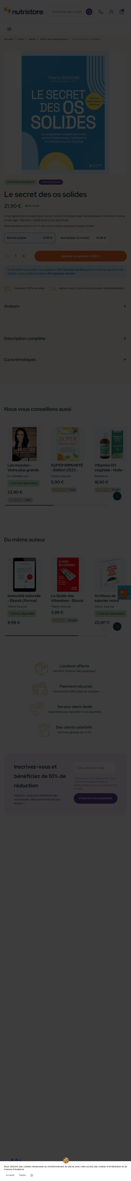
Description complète (25, 338)
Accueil (8, 39)
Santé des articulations (54, 39)
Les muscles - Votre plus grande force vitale (23, 470)
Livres (20, 39)
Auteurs (11, 306)
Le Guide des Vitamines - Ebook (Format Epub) (67, 600)
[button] (123, 593)
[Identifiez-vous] (111, 11)
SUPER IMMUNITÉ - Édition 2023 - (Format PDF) (67, 470)
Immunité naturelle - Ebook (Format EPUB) (24, 600)
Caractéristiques (20, 359)
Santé (31, 39)
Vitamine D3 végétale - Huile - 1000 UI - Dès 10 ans (109, 472)
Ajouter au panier (80, 256)
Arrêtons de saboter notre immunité (106, 600)
